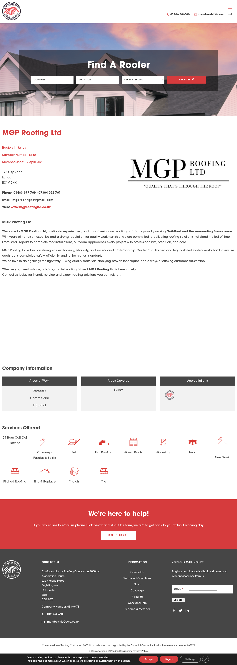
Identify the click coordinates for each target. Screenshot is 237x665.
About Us (137, 597)
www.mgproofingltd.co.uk (31, 207)
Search (185, 80)
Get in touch (118, 535)
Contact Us (137, 572)
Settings (190, 659)
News (137, 584)
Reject (169, 659)
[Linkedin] (187, 610)
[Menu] (230, 7)
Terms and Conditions (137, 578)
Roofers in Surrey (14, 147)
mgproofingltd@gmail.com (32, 200)
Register (178, 600)
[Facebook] (174, 610)
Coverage (137, 590)
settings (126, 661)
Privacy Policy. (140, 651)
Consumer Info (137, 603)
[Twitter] (180, 610)
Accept (149, 659)
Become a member (137, 609)
